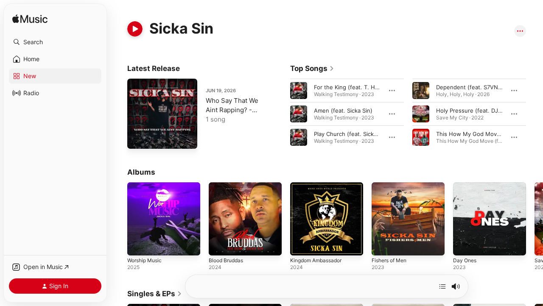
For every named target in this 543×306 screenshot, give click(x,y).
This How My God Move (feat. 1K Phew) (489, 133)
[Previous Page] (282, 114)
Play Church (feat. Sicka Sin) (351, 133)
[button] (55, 42)
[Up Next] (442, 286)
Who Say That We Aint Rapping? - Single (232, 109)
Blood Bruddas (228, 185)
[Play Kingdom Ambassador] (300, 244)
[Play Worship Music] (138, 244)
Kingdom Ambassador (318, 185)
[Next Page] (534, 114)
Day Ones (466, 185)
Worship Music (146, 185)
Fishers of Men (392, 185)
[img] (30, 19)
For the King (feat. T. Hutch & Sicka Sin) (366, 87)
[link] (312, 68)
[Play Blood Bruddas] (219, 244)
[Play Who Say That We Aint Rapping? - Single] (138, 138)
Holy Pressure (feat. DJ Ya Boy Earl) (483, 110)
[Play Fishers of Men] (382, 244)
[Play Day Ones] (463, 244)
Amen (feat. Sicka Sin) (343, 110)
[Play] (135, 29)
